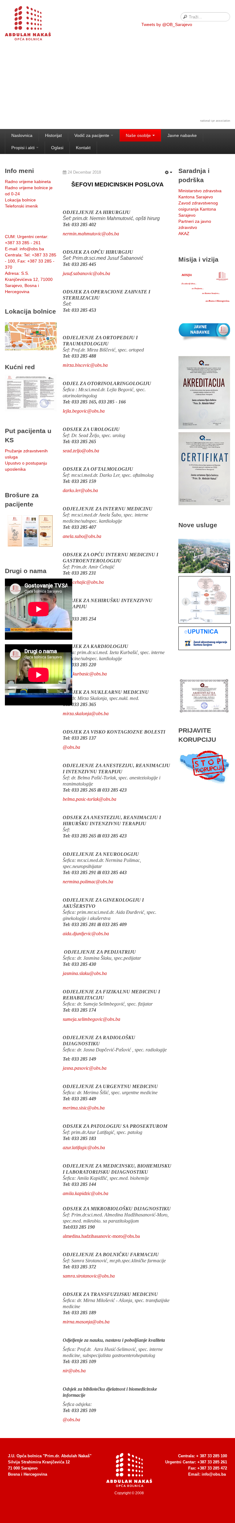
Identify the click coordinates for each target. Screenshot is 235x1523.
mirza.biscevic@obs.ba (85, 365)
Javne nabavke (182, 135)
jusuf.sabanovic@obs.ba (86, 273)
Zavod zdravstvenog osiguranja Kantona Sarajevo (198, 209)
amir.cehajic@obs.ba (83, 582)
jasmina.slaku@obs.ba (85, 973)
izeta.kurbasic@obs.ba (85, 673)
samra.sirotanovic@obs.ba (89, 1275)
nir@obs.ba (74, 1370)
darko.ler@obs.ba (80, 490)
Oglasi (57, 147)
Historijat (53, 135)
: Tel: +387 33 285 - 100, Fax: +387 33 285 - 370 (30, 261)
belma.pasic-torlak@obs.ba (89, 799)
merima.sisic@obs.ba (84, 1107)
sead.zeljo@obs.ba (81, 450)
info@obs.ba (214, 1474)
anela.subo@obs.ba (82, 536)
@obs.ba (71, 1419)
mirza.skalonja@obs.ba (86, 713)
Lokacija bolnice (20, 199)
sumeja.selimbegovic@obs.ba (91, 1019)
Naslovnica (21, 135)
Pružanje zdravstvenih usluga (26, 453)
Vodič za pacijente (91, 135)
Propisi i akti (23, 147)
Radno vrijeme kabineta (28, 181)
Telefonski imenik (21, 206)
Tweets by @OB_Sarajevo (166, 24)
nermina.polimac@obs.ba (88, 881)
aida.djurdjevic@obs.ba (86, 933)
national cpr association (215, 120)
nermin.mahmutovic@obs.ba (91, 233)
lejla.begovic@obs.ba (84, 411)
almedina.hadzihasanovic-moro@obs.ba (101, 1236)
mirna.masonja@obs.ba (86, 1321)
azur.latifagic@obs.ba (84, 1147)
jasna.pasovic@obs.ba (84, 1068)
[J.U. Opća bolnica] (35, 24)
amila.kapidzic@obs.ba (85, 1193)
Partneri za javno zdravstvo (194, 224)
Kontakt (83, 147)
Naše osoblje (138, 135)
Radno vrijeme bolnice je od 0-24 (29, 190)
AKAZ (183, 233)
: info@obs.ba (24, 248)
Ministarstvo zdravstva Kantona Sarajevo (200, 193)
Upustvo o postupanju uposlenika (26, 466)
